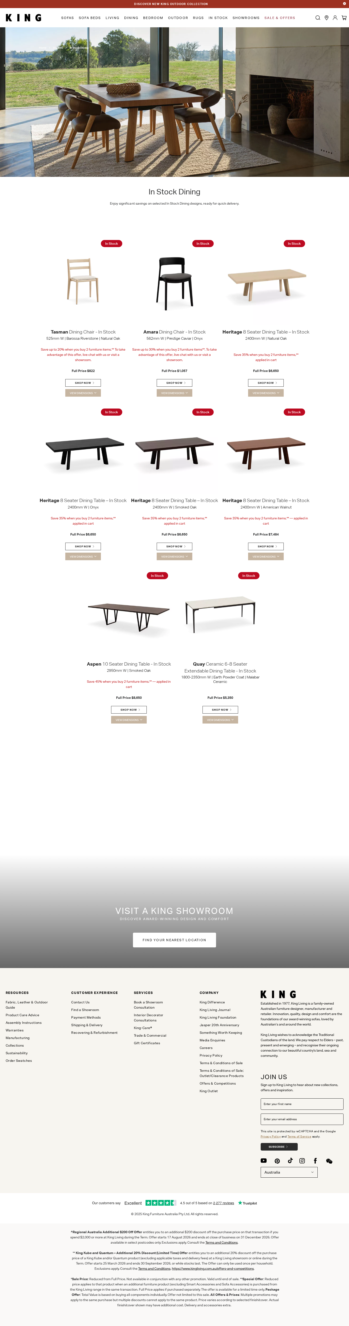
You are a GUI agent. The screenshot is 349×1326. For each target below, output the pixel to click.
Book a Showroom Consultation (148, 1004)
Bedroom (153, 18)
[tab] (31, 992)
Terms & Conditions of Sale (221, 1063)
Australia (272, 1172)
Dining (131, 18)
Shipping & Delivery (87, 1025)
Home (42, 47)
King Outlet (209, 1091)
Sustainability (17, 1053)
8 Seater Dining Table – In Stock (265, 331)
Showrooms (246, 18)
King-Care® (143, 1028)
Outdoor (178, 18)
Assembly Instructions (24, 1023)
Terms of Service (299, 1136)
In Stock (218, 18)
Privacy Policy (271, 1136)
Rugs (198, 18)
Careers (206, 1048)
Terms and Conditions (154, 1268)
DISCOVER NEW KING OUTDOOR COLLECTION (171, 4)
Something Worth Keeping (221, 1032)
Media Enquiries (212, 1040)
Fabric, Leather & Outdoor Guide (27, 1004)
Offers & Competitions (218, 1083)
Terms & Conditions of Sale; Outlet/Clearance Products (222, 1073)
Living (112, 18)
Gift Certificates (147, 1043)
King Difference (212, 1002)
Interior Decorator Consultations (148, 1017)
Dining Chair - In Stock (83, 331)
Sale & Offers (279, 18)
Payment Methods (86, 1017)
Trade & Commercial (150, 1035)
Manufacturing (18, 1038)
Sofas (67, 18)
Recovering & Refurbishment (94, 1032)
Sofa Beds (90, 18)
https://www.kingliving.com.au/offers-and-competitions (213, 1268)
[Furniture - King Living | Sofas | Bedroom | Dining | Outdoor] (23, 18)
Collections (15, 1045)
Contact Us (80, 1002)
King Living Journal (215, 1010)
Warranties (15, 1030)
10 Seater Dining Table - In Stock (129, 664)
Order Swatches (19, 1061)
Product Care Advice (22, 1015)
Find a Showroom (85, 1010)
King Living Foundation (218, 1017)
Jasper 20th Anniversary (219, 1025)
